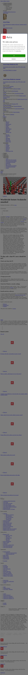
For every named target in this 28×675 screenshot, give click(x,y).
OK (14, 55)
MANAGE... (14, 59)
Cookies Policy (18, 51)
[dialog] (14, 48)
